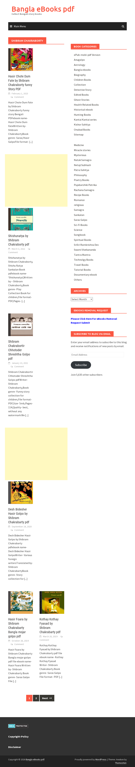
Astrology (79, 64)
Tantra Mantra (82, 254)
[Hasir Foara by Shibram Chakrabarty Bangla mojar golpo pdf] (20, 602)
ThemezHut (120, 762)
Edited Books (81, 94)
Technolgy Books (83, 259)
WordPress (100, 759)
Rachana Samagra (84, 190)
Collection (80, 84)
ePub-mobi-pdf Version (87, 54)
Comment (19, 96)
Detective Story (82, 89)
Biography (80, 74)
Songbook (79, 234)
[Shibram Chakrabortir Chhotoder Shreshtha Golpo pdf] (20, 324)
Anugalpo (79, 59)
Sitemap (78, 134)
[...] (31, 141)
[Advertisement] (36, 180)
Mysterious (80, 155)
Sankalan (79, 215)
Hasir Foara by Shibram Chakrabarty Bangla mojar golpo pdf (17, 627)
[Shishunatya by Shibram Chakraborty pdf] (20, 218)
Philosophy (80, 175)
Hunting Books (82, 114)
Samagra (79, 209)
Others (78, 279)
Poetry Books (81, 180)
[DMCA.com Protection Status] (18, 725)
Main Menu (20, 26)
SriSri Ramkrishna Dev (86, 244)
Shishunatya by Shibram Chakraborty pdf (18, 240)
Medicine (79, 145)
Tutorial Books (82, 269)
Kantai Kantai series (85, 119)
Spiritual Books (82, 239)
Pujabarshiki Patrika (85, 185)
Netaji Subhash (82, 165)
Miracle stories (82, 150)
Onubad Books (82, 129)
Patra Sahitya (81, 170)
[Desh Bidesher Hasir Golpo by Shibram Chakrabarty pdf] (20, 492)
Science (78, 229)
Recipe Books (81, 195)
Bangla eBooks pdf (43, 8)
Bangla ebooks (82, 69)
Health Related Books (86, 104)
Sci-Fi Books (81, 225)
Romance (79, 200)
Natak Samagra (82, 160)
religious (79, 205)
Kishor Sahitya (82, 124)
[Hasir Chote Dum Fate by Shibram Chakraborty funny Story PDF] (20, 59)
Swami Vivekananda (85, 249)
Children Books (82, 79)
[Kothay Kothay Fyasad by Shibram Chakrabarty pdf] (52, 602)
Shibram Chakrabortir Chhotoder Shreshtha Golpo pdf (19, 350)
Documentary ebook (85, 274)
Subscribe (81, 365)
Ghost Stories (81, 99)
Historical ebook (83, 109)
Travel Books (81, 264)
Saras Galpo (80, 219)
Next (45, 698)
